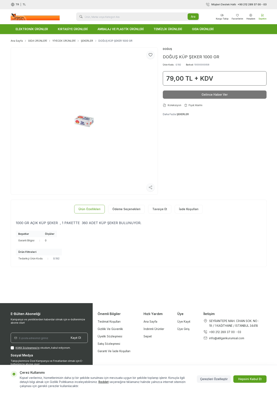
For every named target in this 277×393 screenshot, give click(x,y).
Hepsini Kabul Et (250, 379)
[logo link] (35, 16)
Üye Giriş (183, 329)
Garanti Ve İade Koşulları (114, 351)
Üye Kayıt (183, 321)
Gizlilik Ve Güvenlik (110, 329)
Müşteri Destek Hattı (239, 4)
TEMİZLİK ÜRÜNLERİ (168, 29)
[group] (84, 121)
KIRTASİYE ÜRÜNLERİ (73, 29)
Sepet (148, 336)
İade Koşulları (188, 209)
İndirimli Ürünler (154, 329)
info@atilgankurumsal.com (226, 338)
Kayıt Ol (76, 337)
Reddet (103, 382)
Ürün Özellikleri (89, 209)
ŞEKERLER (87, 40)
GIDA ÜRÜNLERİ (203, 29)
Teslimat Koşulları (109, 321)
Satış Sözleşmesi (109, 343)
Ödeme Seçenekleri (126, 209)
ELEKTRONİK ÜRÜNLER (32, 29)
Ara (193, 16)
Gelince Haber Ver (215, 94)
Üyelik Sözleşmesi (110, 336)
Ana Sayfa (17, 40)
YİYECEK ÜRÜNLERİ (63, 40)
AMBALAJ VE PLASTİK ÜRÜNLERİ (121, 29)
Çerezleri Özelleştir (214, 379)
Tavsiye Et (159, 209)
